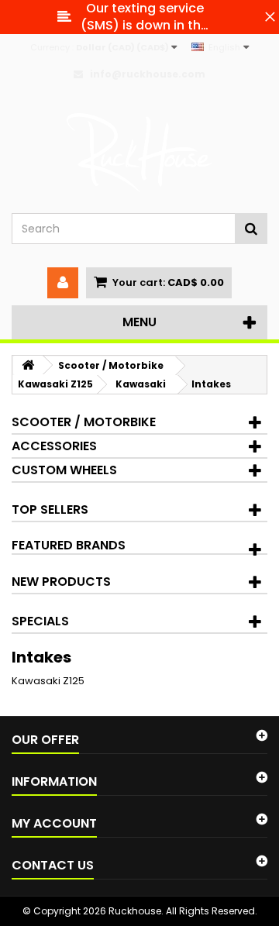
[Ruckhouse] (139, 153)
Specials (40, 621)
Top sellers (50, 509)
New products (61, 581)
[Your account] (62, 282)
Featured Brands (69, 545)
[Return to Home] (28, 365)
